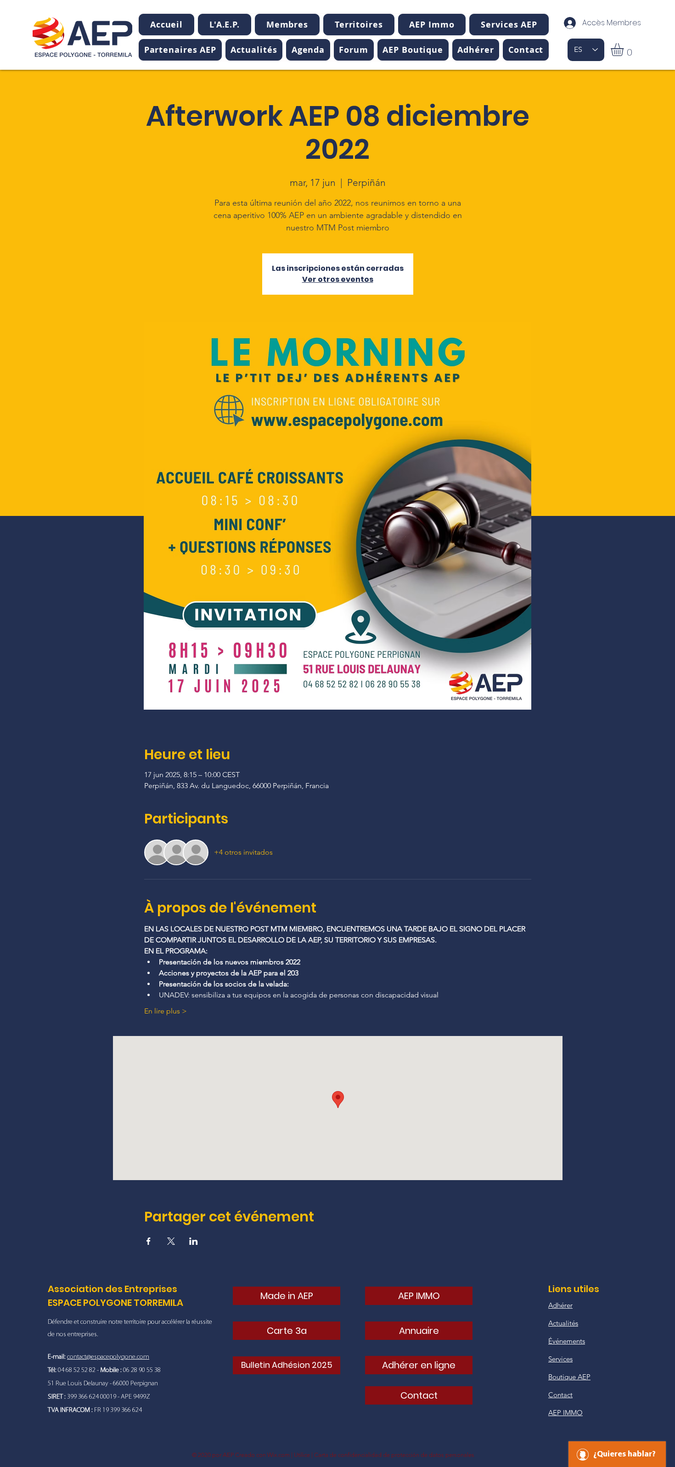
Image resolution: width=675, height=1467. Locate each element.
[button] (224, 24)
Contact (560, 1394)
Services (560, 1359)
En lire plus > (165, 1011)
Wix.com (278, 1454)
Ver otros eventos (337, 279)
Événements (566, 1341)
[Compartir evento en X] (171, 1241)
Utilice (302, 1454)
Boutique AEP (569, 1376)
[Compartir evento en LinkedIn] (193, 1241)
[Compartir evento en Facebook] (148, 1241)
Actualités (563, 1323)
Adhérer (560, 1305)
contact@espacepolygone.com (108, 1357)
